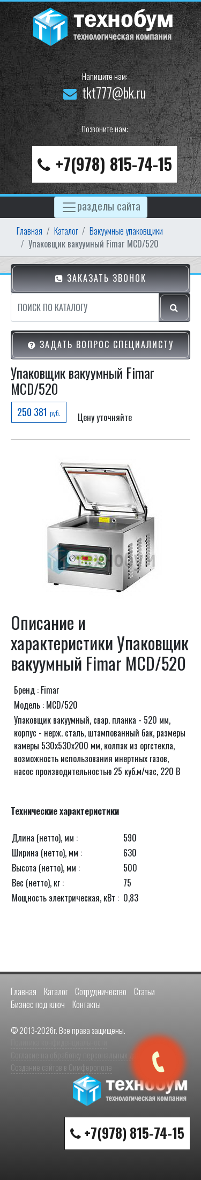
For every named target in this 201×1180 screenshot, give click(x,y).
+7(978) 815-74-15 (114, 164)
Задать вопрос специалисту (105, 344)
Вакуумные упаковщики (126, 230)
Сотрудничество (100, 991)
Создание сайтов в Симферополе (61, 1067)
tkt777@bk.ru (114, 92)
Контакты (86, 1004)
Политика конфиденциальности (59, 1042)
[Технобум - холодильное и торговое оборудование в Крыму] (104, 25)
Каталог (66, 230)
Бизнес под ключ (38, 1004)
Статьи (144, 991)
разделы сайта (108, 205)
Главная (29, 230)
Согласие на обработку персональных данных (81, 1055)
